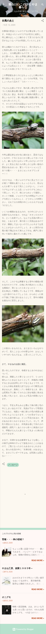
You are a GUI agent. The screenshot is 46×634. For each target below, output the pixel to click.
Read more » (38, 560)
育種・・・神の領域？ (13, 539)
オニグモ (6, 597)
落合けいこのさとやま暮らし (23, 5)
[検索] (42, 5)
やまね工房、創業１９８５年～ (17, 568)
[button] (42, 21)
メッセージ (13, 465)
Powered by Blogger (24, 629)
